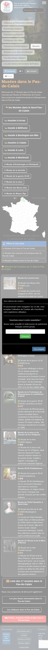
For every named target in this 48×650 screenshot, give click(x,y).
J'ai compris (39, 349)
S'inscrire (25, 336)
